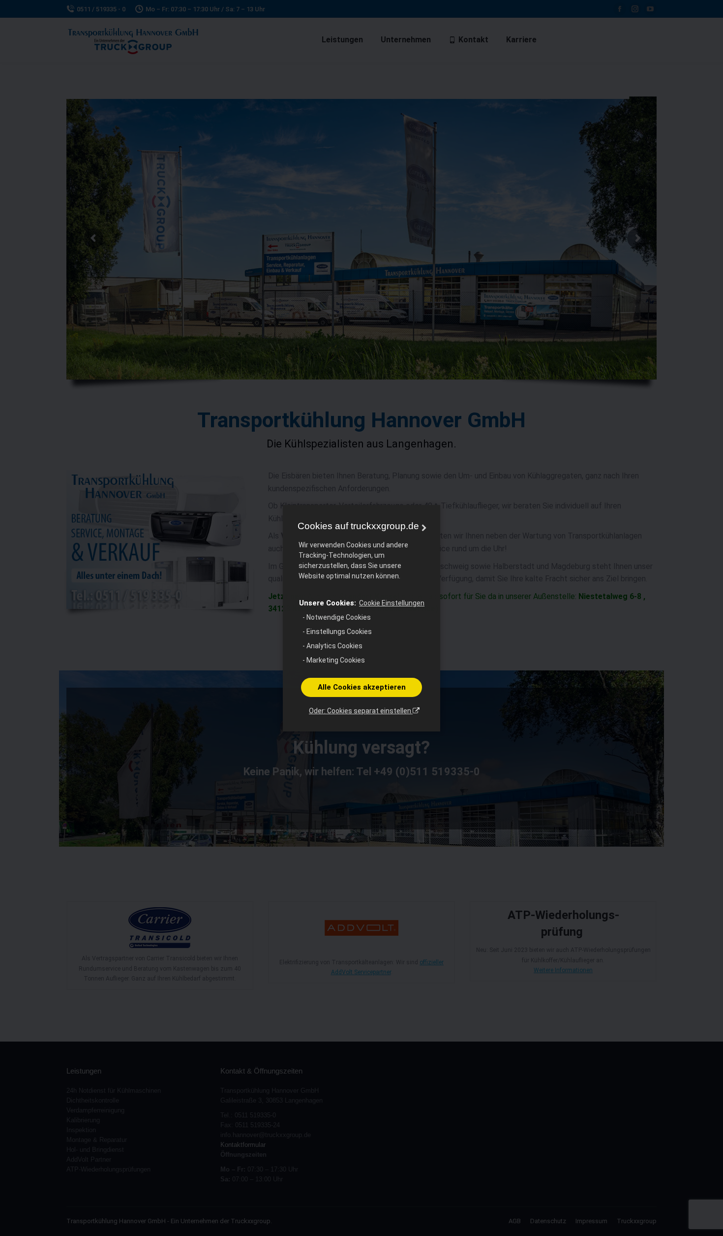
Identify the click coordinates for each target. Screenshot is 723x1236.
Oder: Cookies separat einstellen (361, 711)
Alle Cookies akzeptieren (362, 687)
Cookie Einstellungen (391, 603)
